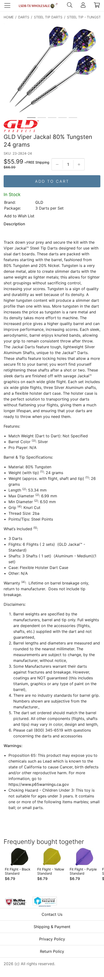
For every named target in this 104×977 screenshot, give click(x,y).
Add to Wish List (19, 215)
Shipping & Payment (52, 926)
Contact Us (52, 914)
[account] (83, 5)
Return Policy (52, 951)
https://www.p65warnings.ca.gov (38, 784)
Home (9, 17)
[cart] (97, 5)
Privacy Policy (52, 939)
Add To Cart (52, 181)
